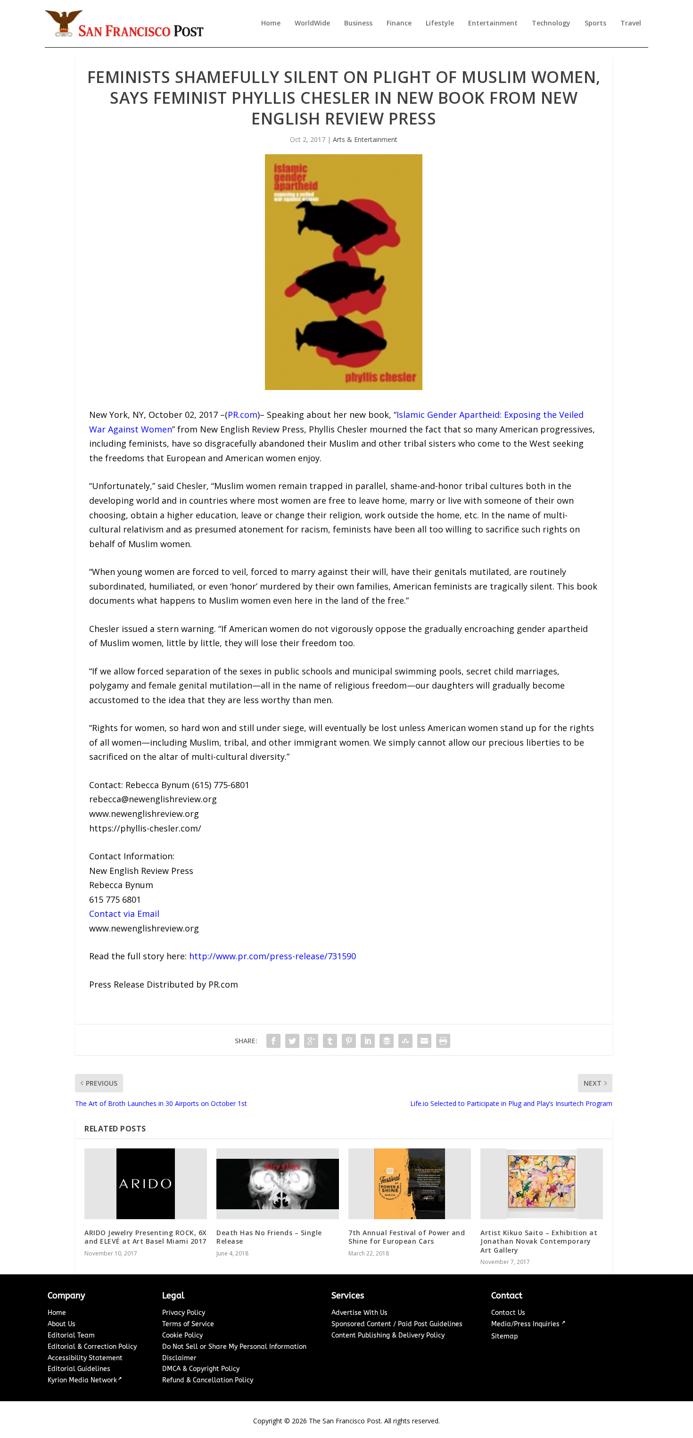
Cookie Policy (182, 1335)
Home (270, 23)
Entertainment (493, 23)
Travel (630, 23)
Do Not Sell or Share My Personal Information (234, 1347)
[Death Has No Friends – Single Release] (277, 1183)
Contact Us (508, 1313)
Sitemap (504, 1336)
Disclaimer (179, 1358)
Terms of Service (188, 1324)
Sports (595, 23)
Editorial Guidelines (79, 1369)
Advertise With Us (359, 1313)
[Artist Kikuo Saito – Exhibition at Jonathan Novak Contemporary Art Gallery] (541, 1183)
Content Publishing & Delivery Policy (388, 1335)
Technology (551, 23)
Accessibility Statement (85, 1358)
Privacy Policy (183, 1313)
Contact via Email (124, 913)
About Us (61, 1324)
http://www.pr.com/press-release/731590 (272, 956)
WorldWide (312, 23)
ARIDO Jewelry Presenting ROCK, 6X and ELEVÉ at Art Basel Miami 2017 (145, 1237)
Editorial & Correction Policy (92, 1347)
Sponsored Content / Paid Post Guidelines (396, 1324)
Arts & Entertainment (365, 139)
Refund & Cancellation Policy (207, 1380)
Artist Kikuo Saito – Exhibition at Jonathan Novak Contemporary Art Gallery (538, 1241)
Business (358, 23)
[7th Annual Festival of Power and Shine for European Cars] (409, 1183)
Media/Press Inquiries (526, 1324)
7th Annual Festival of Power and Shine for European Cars (406, 1237)
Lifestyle (440, 23)
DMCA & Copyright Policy (200, 1369)
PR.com (242, 414)
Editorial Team (71, 1335)
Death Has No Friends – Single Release (269, 1237)
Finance (399, 23)
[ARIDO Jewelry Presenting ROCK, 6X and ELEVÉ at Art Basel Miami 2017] (145, 1183)
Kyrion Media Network (82, 1380)
